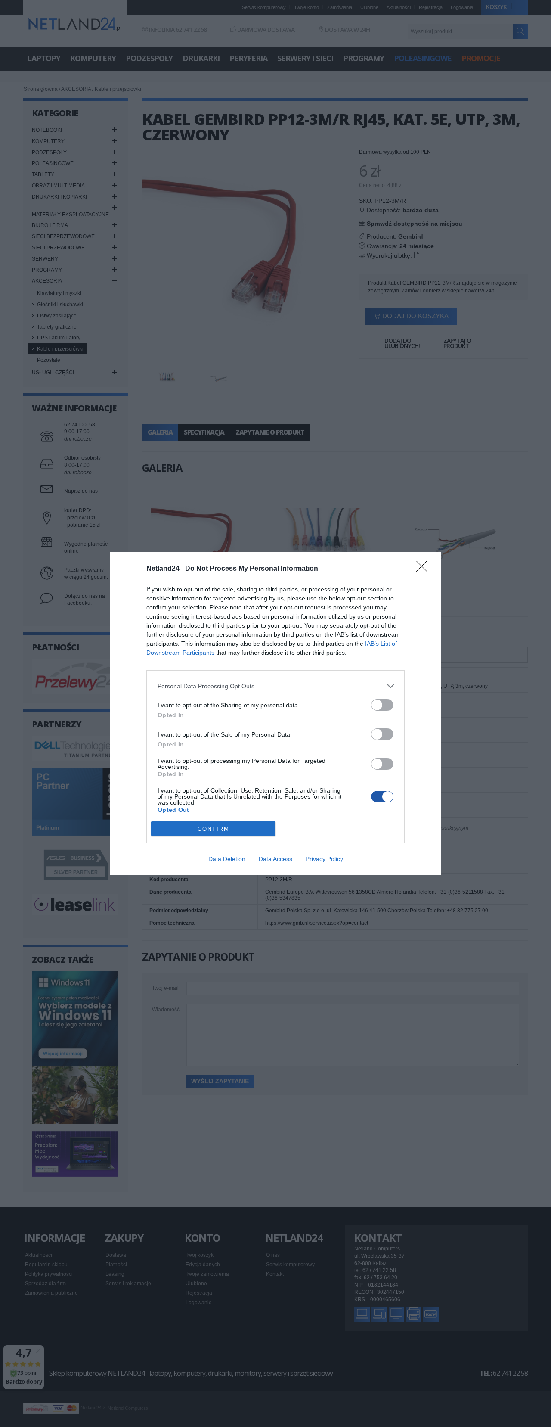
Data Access (275, 858)
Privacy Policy (324, 858)
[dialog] (275, 713)
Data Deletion (226, 858)
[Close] (424, 569)
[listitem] (275, 685)
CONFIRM (213, 829)
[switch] (382, 705)
